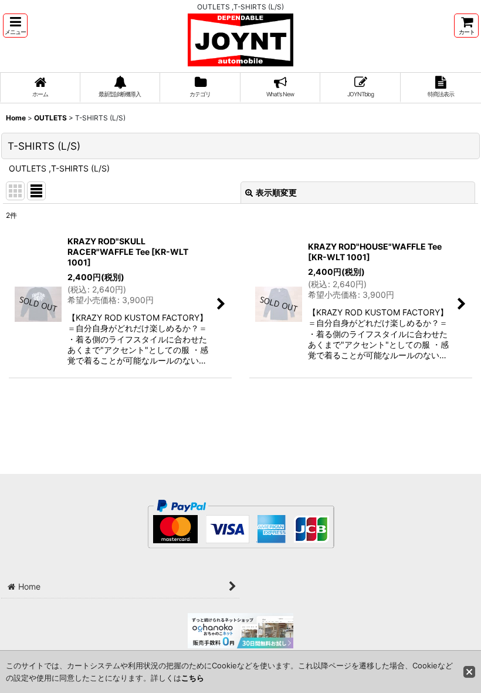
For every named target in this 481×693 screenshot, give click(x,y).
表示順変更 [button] (276, 192)
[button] (15, 26)
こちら (192, 677)
